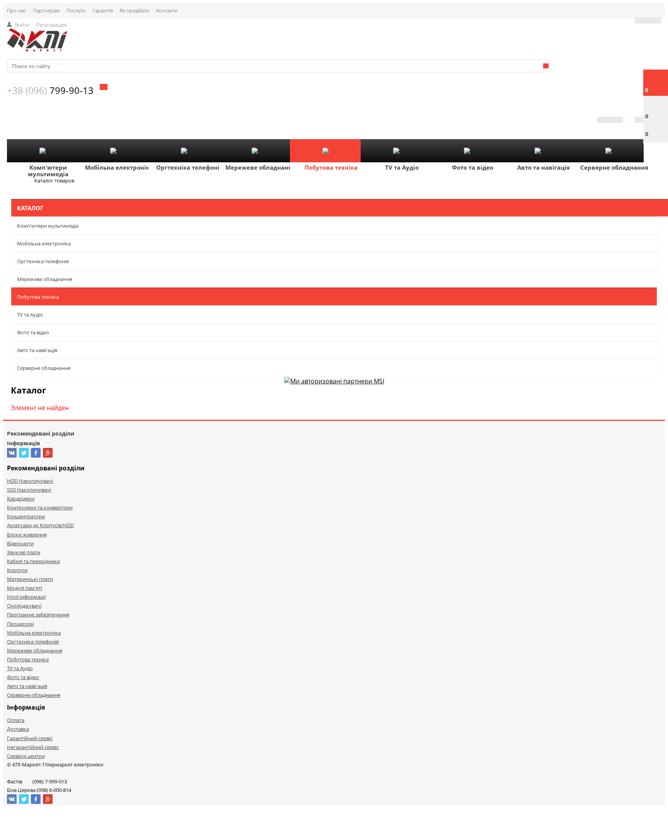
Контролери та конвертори (40, 507)
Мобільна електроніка (119, 167)
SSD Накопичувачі (29, 489)
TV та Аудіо (402, 167)
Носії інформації (26, 596)
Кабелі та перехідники (33, 561)
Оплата (15, 720)
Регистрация (51, 24)
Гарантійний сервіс (30, 738)
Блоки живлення (27, 534)
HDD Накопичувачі (30, 480)
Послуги (75, 10)
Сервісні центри (26, 755)
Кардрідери (20, 498)
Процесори (20, 623)
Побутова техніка (331, 167)
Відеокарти (20, 543)
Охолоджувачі (24, 605)
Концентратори (26, 516)
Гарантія (102, 10)
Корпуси (17, 570)
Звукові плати (23, 552)
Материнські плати (30, 578)
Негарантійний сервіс (33, 747)
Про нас (16, 10)
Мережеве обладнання (260, 167)
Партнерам (46, 10)
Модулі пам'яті (24, 587)
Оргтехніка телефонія (189, 167)
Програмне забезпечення (38, 614)
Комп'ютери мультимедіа (48, 170)
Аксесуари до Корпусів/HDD (40, 525)
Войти (22, 24)
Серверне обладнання (614, 167)
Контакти (167, 10)
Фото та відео (472, 167)
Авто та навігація (543, 167)
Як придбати (134, 10)
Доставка (18, 728)
